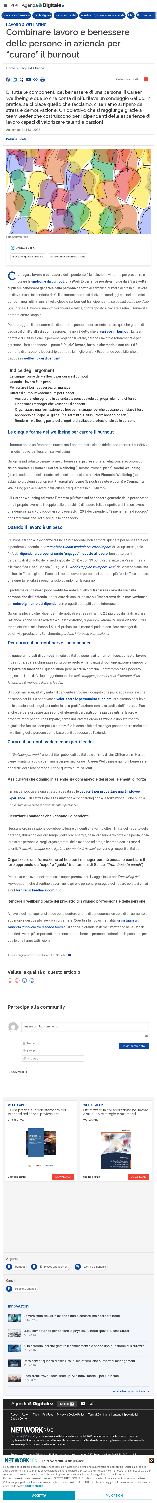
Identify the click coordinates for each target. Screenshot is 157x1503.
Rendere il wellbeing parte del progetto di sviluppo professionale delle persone (75, 421)
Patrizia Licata (16, 139)
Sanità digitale (11, 15)
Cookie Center (19, 1418)
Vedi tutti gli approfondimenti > (131, 1391)
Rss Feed (48, 1414)
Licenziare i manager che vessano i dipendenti (50, 404)
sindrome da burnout (47, 281)
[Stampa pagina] (42, 79)
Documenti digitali (35, 15)
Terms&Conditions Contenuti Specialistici (113, 1414)
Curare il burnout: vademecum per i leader (42, 393)
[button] (10, 5)
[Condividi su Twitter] (22, 79)
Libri (99, 15)
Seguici (65, 1403)
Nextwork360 (19, 1436)
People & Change (32, 68)
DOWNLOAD (63, 1176)
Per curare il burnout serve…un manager (41, 387)
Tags (36, 1414)
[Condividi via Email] (28, 79)
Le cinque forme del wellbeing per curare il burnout (49, 376)
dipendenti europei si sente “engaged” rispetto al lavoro (64, 554)
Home (10, 68)
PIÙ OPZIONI (114, 1495)
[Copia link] (36, 79)
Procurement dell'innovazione (124, 15)
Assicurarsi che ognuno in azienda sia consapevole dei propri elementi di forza (75, 399)
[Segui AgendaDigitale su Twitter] (91, 1404)
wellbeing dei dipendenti (42, 358)
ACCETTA (39, 1495)
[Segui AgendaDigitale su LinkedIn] (83, 1404)
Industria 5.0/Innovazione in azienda (71, 15)
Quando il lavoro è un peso (30, 382)
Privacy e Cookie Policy (70, 1414)
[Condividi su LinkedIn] (14, 79)
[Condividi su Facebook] (8, 79)
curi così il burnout (115, 331)
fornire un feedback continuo (38, 890)
